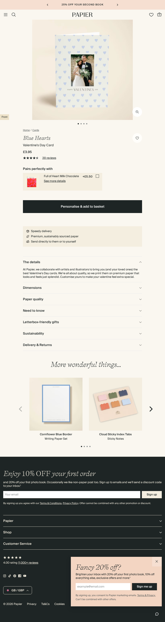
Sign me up (144, 586)
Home (26, 130)
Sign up (152, 494)
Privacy (31, 604)
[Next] (150, 409)
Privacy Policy (70, 503)
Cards (35, 130)
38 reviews (49, 158)
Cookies (59, 604)
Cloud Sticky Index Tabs (115, 434)
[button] (157, 561)
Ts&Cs (45, 604)
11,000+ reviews (28, 562)
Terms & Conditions (51, 503)
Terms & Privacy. (146, 595)
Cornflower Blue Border (56, 434)
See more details (55, 181)
